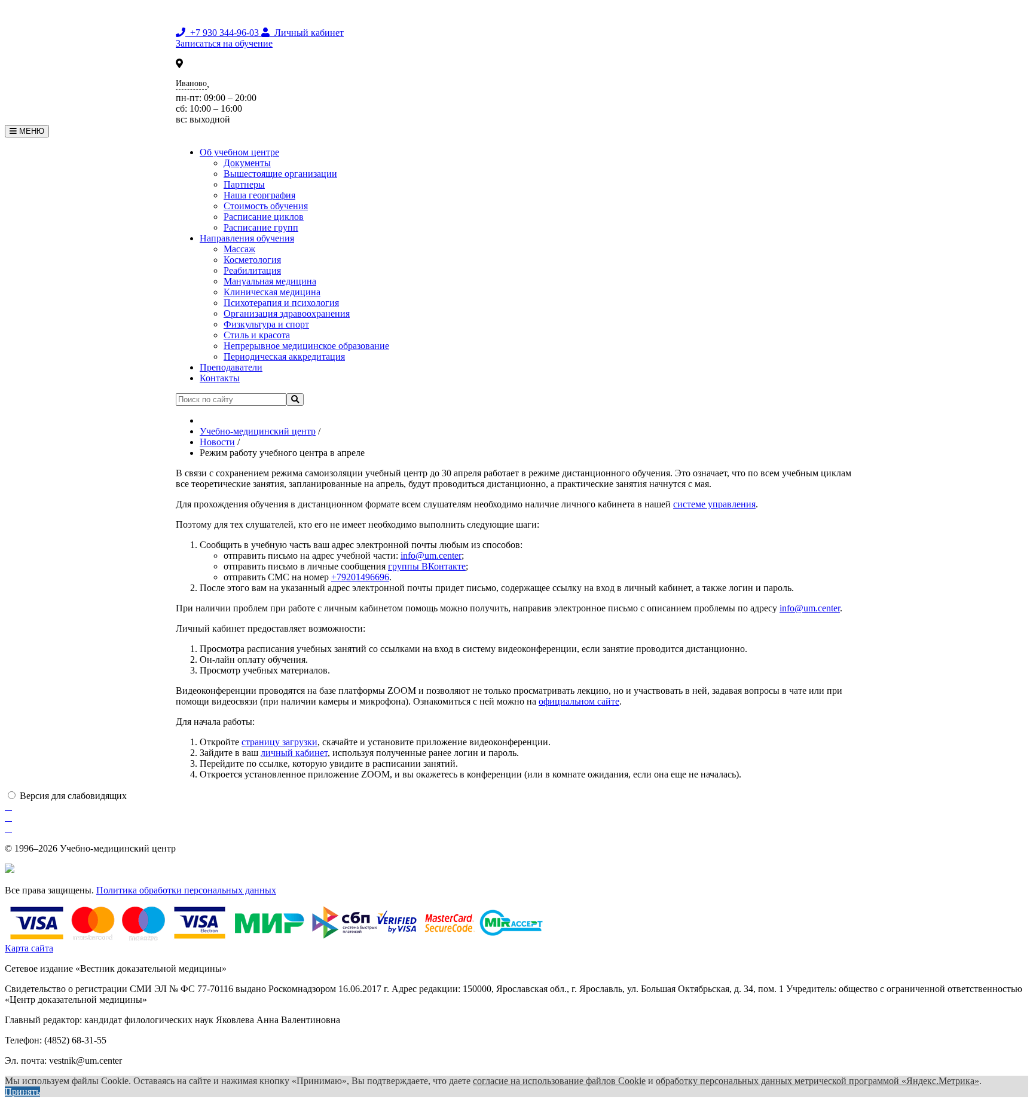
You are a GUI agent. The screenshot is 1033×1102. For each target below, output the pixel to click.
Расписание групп (261, 227)
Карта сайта (29, 948)
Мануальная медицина (270, 281)
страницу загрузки (279, 742)
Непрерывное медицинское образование (306, 346)
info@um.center (431, 555)
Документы (247, 163)
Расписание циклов (264, 217)
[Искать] (295, 399)
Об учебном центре (239, 152)
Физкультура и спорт (266, 324)
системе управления (714, 504)
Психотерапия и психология (281, 303)
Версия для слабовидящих (73, 796)
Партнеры (244, 184)
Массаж (239, 249)
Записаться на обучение (224, 43)
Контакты (220, 378)
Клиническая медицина (272, 292)
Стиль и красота (257, 335)
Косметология (252, 260)
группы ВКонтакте (427, 566)
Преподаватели (231, 367)
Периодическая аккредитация (284, 356)
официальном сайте (579, 701)
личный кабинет (294, 753)
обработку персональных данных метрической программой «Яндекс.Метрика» (817, 1081)
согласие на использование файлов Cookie (559, 1081)
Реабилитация (252, 270)
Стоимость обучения (266, 206)
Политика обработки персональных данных (186, 890)
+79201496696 (360, 577)
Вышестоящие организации (280, 174)
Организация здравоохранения (287, 313)
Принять (22, 1091)
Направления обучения (247, 238)
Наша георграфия (259, 195)
